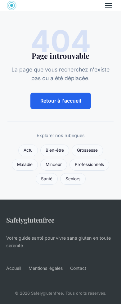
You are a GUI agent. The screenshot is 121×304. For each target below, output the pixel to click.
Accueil (13, 268)
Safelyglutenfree (30, 219)
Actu (28, 150)
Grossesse (87, 150)
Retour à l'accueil (60, 101)
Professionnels (89, 164)
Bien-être (55, 150)
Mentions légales (46, 268)
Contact (78, 268)
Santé (46, 178)
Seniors (72, 178)
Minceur (54, 164)
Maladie (25, 164)
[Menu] (108, 6)
